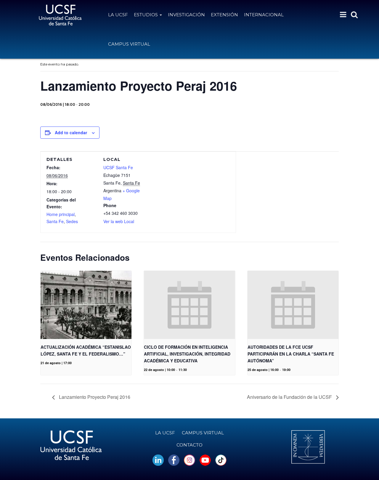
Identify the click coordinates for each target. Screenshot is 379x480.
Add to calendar (71, 132)
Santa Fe (55, 221)
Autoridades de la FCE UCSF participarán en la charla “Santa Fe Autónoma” (291, 353)
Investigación (186, 14)
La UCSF (118, 14)
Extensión (224, 14)
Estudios (146, 14)
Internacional (264, 14)
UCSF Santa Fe (118, 167)
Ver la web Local (118, 221)
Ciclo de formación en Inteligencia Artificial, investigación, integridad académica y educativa (187, 353)
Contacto (189, 445)
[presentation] (86, 305)
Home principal (60, 214)
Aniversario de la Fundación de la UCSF (290, 396)
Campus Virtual (129, 44)
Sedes (72, 221)
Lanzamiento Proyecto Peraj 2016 (94, 396)
